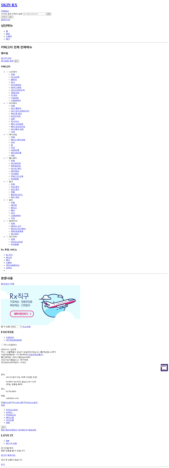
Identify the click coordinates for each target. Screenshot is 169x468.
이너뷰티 (15, 174)
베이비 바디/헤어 (18, 229)
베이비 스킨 (16, 226)
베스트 (9, 257)
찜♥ (7, 441)
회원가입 (11, 455)
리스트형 (27, 327)
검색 (48, 14)
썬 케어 (14, 95)
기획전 (9, 36)
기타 (13, 132)
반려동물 (15, 244)
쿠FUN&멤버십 (12, 265)
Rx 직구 (9, 255)
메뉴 (3, 430)
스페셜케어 (16, 100)
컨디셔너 (15, 121)
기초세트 (15, 98)
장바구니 (5, 20)
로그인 (4, 455)
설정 (11, 61)
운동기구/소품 (17, 176)
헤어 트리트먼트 (18, 127)
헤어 (13, 210)
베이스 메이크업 (18, 140)
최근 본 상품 (11, 443)
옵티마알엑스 (11, 430)
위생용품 (15, 179)
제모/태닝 (15, 171)
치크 (13, 147)
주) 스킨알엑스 (10, 345)
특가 (8, 39)
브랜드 (9, 268)
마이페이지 (23, 430)
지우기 (4, 17)
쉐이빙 (14, 205)
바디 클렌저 (16, 108)
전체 (13, 74)
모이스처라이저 (18, 90)
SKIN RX (9, 5)
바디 (13, 213)
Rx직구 (6, 284)
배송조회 (32, 430)
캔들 (13, 192)
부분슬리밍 (16, 166)
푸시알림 (5, 61)
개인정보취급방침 (14, 340)
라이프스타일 (17, 242)
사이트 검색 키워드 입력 (11, 14)
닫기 (10, 17)
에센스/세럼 (16, 87)
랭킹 (8, 34)
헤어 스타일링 (17, 124)
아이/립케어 (16, 85)
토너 (13, 82)
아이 (13, 142)
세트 (13, 155)
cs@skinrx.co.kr (12, 398)
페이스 (14, 208)
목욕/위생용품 (17, 231)
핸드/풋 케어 (16, 114)
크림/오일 (15, 93)
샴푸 (13, 119)
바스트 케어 (16, 168)
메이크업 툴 (16, 153)
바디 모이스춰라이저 (20, 111)
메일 (3, 396)
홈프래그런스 (17, 195)
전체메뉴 (5, 11)
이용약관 (10, 337)
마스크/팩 (15, 77)
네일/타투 (15, 150)
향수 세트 (15, 197)
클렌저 (14, 80)
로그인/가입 (6, 58)
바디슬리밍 (16, 163)
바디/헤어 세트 (17, 129)
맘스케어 (15, 234)
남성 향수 (15, 189)
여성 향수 (15, 187)
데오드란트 (16, 116)
